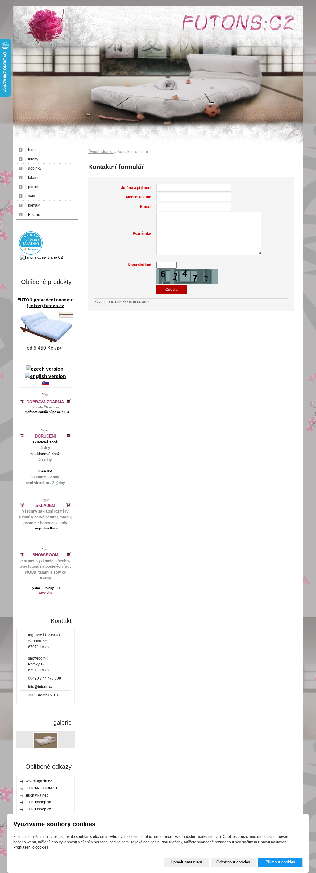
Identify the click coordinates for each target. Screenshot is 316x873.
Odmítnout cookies (233, 862)
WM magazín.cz (38, 781)
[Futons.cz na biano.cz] (41, 257)
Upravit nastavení (186, 862)
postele (34, 187)
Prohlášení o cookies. (31, 847)
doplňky (34, 168)
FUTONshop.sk (38, 802)
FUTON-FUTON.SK (41, 788)
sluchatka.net (36, 795)
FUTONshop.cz (38, 809)
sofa (31, 196)
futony (33, 159)
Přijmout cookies (280, 862)
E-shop (34, 214)
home (33, 150)
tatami (33, 177)
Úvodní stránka (101, 152)
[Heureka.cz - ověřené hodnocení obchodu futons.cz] (31, 253)
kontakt (34, 205)
